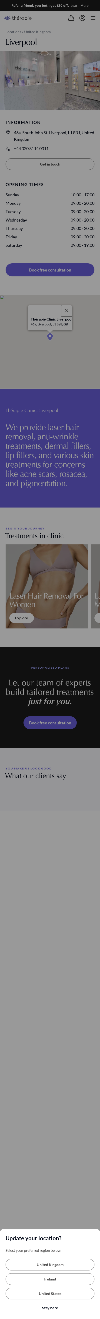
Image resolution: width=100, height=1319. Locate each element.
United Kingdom (50, 1264)
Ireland (50, 1279)
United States (50, 1293)
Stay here (50, 1307)
